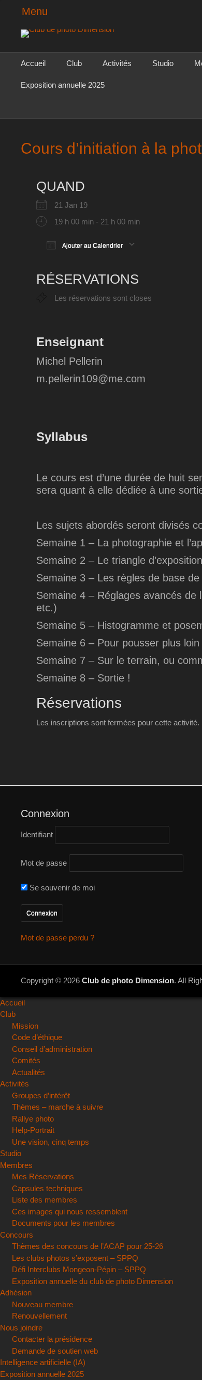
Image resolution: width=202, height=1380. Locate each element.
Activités (117, 63)
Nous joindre (21, 1327)
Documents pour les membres (63, 1223)
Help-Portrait (33, 1130)
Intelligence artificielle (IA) (42, 1362)
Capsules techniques (47, 1188)
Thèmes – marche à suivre (57, 1106)
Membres (16, 1165)
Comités (26, 1060)
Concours (16, 1234)
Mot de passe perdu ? (57, 937)
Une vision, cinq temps (50, 1142)
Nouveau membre (42, 1304)
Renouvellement (39, 1315)
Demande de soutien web (55, 1350)
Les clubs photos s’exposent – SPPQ (75, 1258)
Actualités (28, 1072)
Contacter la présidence (52, 1339)
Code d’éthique (37, 1037)
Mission (25, 1025)
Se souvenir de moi (61, 887)
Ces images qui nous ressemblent (69, 1211)
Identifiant (37, 834)
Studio (163, 63)
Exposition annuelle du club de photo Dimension (92, 1281)
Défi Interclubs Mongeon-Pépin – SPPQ (79, 1269)
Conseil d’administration (52, 1049)
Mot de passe (44, 862)
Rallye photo (33, 1118)
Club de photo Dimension (128, 980)
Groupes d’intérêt (41, 1095)
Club (74, 63)
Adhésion (16, 1292)
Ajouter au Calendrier (92, 245)
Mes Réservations (43, 1176)
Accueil (33, 63)
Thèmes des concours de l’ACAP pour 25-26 (87, 1246)
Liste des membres (44, 1199)
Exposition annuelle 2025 (63, 84)
